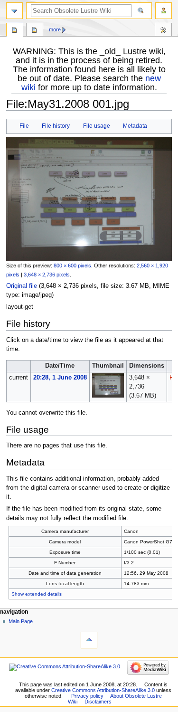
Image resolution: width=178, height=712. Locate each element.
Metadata (135, 126)
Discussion (35, 30)
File (24, 126)
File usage (96, 126)
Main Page (21, 621)
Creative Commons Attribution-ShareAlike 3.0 (103, 690)
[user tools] (163, 10)
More (55, 29)
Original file (21, 286)
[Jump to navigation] (14, 10)
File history (56, 126)
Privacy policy (87, 696)
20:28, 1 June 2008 (60, 377)
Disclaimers (98, 701)
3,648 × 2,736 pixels (47, 274)
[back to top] (89, 640)
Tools (163, 30)
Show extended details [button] (36, 594)
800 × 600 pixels (72, 265)
